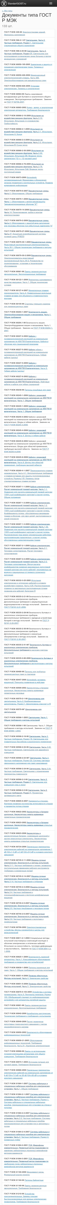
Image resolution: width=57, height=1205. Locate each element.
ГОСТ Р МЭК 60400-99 (14, 671)
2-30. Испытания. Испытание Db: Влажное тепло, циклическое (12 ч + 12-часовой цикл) (24, 154)
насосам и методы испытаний (27, 648)
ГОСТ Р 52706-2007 (15, 102)
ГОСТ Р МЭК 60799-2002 (15, 927)
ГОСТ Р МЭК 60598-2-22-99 (16, 747)
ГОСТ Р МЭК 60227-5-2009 (16, 363)
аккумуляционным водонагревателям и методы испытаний (27, 600)
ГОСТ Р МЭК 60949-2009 (15, 1021)
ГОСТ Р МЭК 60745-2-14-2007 (17, 876)
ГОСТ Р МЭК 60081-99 (14, 271)
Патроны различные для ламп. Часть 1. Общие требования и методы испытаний (28, 968)
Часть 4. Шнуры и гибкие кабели (27, 433)
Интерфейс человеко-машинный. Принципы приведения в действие (25, 681)
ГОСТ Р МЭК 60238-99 (14, 389)
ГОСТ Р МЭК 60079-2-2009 (16, 220)
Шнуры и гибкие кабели (27, 419)
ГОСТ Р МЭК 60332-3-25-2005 (17, 580)
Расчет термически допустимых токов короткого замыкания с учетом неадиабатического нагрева (25, 1024)
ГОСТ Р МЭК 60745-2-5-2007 (17, 903)
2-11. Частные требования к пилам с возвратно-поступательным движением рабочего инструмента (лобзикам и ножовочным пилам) (27, 865)
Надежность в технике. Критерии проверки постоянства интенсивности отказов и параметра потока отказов (28, 803)
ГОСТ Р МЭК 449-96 (13, 32)
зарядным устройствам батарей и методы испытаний (28, 616)
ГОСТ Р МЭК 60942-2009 (15, 1013)
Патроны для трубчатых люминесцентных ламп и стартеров (24, 672)
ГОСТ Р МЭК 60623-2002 (15, 822)
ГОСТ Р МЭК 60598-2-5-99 (16, 790)
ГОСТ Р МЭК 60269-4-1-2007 (17, 470)
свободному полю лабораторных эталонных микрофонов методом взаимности (26, 1162)
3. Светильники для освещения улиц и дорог (25, 782)
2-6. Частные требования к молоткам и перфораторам (26, 917)
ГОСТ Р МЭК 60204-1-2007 (16, 311)
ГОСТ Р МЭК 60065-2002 (15, 107)
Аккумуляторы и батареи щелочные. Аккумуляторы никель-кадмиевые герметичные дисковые (26, 690)
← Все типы (7, 10)
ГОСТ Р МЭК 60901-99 (14, 1005)
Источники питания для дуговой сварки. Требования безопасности (26, 1063)
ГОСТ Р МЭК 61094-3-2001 (16, 1158)
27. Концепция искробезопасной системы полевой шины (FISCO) (27, 234)
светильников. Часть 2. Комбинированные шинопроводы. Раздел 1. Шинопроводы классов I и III (27, 701)
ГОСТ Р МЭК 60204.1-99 (15, 322)
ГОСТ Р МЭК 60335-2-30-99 (16, 628)
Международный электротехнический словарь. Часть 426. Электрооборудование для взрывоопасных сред (25, 78)
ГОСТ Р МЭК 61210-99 (14, 1193)
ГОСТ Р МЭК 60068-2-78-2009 (17, 163)
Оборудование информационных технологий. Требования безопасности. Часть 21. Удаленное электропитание (27, 1043)
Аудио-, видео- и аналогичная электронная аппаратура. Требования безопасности (28, 108)
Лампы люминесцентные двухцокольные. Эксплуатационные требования (25, 272)
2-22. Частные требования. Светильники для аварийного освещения (27, 750)
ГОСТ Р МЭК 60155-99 (14, 303)
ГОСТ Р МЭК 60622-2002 (15, 811)
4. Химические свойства (26, 977)
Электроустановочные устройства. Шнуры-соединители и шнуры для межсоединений (25, 930)
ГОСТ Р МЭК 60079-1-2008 (16, 198)
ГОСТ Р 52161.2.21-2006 (15, 607)
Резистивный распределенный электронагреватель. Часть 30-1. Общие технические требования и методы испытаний (28, 246)
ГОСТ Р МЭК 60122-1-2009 (16, 279)
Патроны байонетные (34, 1180)
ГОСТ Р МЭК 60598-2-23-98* (16, 757)
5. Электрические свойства (27, 985)
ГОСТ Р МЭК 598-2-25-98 (15, 50)
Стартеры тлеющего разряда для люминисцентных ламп (27, 305)
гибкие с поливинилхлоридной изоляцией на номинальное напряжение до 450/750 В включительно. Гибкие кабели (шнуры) (26, 353)
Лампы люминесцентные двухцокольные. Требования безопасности (25, 1186)
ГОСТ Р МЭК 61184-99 (14, 1180)
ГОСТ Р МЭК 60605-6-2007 (16, 800)
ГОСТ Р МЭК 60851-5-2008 (16, 983)
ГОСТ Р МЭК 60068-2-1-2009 (17, 129)
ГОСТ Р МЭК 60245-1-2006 (16, 395)
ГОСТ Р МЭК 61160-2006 (15, 1172)
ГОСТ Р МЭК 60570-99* (14, 709)
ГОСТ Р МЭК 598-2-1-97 (14, 40)
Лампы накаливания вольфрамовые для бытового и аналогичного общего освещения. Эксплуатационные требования (27, 97)
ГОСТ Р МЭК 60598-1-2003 (16, 717)
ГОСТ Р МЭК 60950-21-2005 (16, 1040)
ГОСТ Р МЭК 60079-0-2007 (16, 190)
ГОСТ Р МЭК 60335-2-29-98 (16, 612)
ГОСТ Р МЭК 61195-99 (14, 1185)
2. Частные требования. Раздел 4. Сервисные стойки (27, 1135)
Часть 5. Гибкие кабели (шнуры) (26, 367)
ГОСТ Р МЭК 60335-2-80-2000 (17, 658)
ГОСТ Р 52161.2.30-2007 (15, 639)
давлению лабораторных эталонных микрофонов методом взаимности (26, 1149)
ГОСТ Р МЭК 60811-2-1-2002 (17, 938)
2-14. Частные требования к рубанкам (26, 879)
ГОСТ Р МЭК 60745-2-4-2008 (17, 887)
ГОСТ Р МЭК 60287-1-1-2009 (17, 486)
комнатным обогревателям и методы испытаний (27, 632)
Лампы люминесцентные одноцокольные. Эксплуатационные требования (25, 1006)
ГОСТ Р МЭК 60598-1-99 (15, 725)
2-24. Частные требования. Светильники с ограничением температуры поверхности (27, 771)
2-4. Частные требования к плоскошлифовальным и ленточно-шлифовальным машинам (26, 892)
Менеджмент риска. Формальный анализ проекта (24, 1173)
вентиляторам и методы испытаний (28, 662)
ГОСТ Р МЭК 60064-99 (14, 94)
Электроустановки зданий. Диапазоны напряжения (24, 33)
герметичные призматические (26, 814)
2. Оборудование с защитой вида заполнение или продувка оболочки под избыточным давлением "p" (28, 223)
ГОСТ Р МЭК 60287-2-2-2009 (17, 558)
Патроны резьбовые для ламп (38, 389)
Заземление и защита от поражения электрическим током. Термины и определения (28, 67)
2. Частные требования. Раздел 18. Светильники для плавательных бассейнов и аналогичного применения (27, 739)
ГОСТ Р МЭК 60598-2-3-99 (16, 779)
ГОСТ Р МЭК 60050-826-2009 (17, 85)
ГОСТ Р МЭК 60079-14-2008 (16, 209)
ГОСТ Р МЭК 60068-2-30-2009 (17, 150)
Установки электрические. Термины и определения (22, 87)
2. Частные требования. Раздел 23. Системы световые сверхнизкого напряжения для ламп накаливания (27, 760)
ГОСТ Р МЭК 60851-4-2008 (16, 975)
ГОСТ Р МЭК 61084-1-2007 (16, 1083)
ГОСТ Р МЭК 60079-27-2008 (16, 231)
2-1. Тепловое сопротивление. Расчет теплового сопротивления (27, 549)
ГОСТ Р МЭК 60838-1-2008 (16, 967)
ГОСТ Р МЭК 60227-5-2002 (16, 349)
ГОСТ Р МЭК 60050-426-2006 (17, 75)
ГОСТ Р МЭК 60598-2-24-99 (16, 768)
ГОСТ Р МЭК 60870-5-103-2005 (18, 991)
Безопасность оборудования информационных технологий (28, 1033)
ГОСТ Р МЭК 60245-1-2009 (16, 406)
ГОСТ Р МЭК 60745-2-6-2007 (17, 913)
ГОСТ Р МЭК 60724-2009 (15, 846)
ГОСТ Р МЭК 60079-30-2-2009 (17, 255)
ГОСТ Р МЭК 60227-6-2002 (16, 376)
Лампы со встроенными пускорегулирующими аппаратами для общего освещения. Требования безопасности (24, 1054)
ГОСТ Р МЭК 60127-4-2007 (16, 290)
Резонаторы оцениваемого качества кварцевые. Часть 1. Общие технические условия (28, 282)
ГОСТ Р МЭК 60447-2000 (15, 679)
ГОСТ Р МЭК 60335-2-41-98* (16, 644)
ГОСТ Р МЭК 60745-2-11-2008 (17, 860)
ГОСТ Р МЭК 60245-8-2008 (16, 457)
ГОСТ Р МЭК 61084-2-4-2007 (17, 1131)
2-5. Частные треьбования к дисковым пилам (26, 906)
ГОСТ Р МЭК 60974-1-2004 (16, 1061)
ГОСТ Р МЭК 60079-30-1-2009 (17, 242)
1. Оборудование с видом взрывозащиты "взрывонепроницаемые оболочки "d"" (26, 201)
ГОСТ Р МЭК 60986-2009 (15, 1070)
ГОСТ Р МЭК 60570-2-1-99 (16, 698)
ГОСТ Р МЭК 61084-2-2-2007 (17, 1113)
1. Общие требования (27, 1086)
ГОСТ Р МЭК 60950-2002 (15, 1032)
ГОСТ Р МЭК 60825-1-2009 (16, 956)
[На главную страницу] (4, 3)
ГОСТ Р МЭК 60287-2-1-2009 (17, 545)
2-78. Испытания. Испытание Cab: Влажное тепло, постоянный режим (24, 167)
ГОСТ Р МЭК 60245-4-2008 (16, 424)
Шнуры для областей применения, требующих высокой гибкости (27, 445)
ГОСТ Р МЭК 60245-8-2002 (16, 441)
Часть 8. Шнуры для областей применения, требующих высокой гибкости (27, 461)
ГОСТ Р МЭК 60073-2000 (15, 177)
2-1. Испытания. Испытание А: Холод (28, 131)
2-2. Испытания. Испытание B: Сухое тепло (28, 142)
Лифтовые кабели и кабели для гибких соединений (26, 380)
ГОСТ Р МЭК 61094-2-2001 (16, 1145)
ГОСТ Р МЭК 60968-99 (14, 1051)
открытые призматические (28, 825)
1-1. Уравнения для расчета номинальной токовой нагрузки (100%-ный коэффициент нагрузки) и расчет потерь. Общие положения (28, 491)
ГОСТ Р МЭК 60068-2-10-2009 (17, 115)
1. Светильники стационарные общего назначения (24, 43)
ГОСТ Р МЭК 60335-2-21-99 (16, 596)
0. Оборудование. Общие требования (26, 192)
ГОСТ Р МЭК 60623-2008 (15, 833)
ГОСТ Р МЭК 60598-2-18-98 (16, 736)
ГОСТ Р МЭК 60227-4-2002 (16, 336)
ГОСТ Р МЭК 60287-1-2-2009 (17, 502)
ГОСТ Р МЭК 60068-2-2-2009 (17, 139)
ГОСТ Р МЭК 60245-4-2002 (16, 416)
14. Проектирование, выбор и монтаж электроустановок (27, 212)
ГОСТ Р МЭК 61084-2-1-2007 (17, 1094)
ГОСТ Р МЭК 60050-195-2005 (17, 64)
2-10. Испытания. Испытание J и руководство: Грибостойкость (24, 119)
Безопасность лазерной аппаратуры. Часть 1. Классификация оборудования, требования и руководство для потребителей (27, 959)
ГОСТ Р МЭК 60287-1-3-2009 (17, 524)
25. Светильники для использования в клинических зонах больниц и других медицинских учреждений (27, 54)
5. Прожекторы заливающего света (25, 793)
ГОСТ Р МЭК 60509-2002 (15, 687)
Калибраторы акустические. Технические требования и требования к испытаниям (27, 1014)
